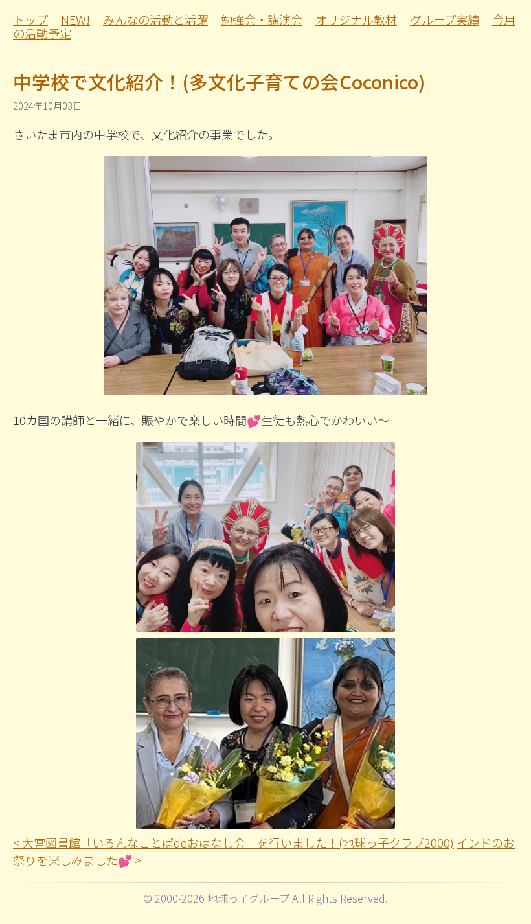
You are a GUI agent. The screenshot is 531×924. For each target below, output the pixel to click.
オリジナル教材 (356, 19)
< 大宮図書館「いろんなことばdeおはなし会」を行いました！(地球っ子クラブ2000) (233, 842)
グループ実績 (444, 19)
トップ (30, 19)
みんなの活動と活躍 (155, 19)
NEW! (75, 19)
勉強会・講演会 (261, 19)
